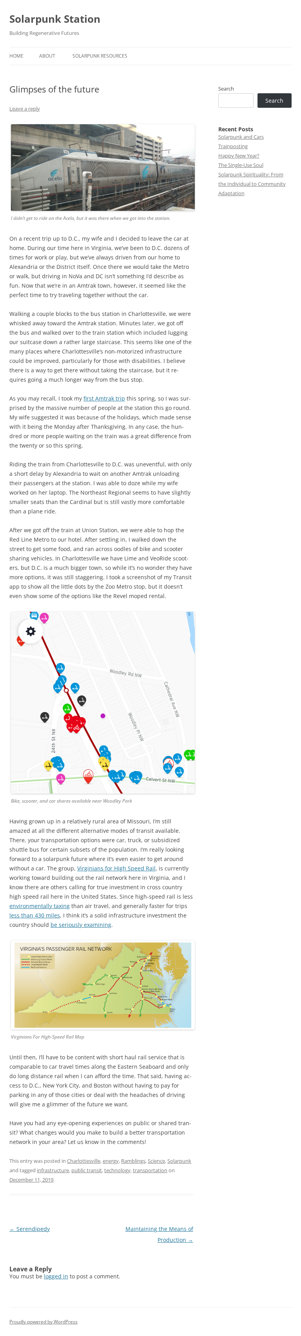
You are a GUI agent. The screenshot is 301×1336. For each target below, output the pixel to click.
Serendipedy (29, 1229)
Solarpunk (179, 1160)
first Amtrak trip (104, 398)
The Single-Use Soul (240, 165)
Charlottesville (83, 1160)
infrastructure (53, 1170)
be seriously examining (81, 924)
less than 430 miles (34, 915)
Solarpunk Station (54, 19)
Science (156, 1160)
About (47, 56)
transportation (150, 1170)
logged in (56, 1276)
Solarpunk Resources (100, 56)
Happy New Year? (238, 155)
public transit (86, 1170)
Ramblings (133, 1160)
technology (117, 1170)
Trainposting (233, 146)
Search (226, 88)
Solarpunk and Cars (241, 136)
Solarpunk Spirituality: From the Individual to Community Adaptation (252, 184)
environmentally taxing (39, 906)
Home (16, 56)
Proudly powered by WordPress (43, 1321)
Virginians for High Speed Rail (116, 868)
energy (111, 1160)
